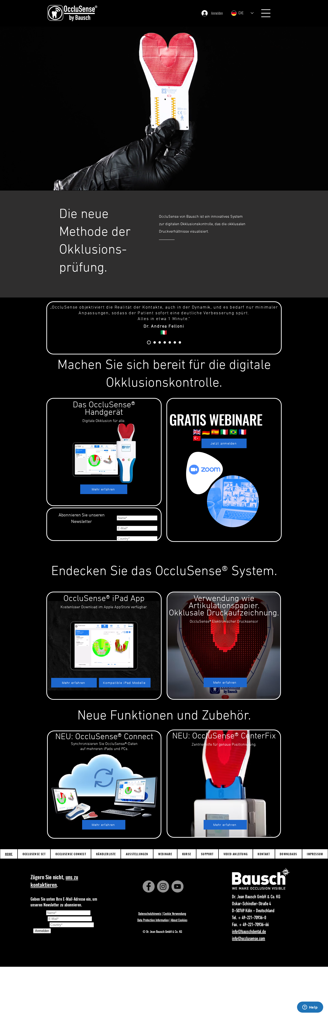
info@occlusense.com (248, 939)
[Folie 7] (148, 342)
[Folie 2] (165, 342)
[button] (265, 13)
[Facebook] (149, 886)
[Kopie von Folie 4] (180, 342)
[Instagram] (163, 886)
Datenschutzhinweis (149, 914)
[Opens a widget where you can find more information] (310, 1008)
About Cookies (179, 920)
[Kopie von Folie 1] (159, 342)
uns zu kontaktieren (54, 880)
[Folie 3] (170, 342)
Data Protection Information (153, 920)
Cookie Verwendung (174, 914)
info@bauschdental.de (249, 932)
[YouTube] (177, 886)
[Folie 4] (175, 342)
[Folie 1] (154, 342)
